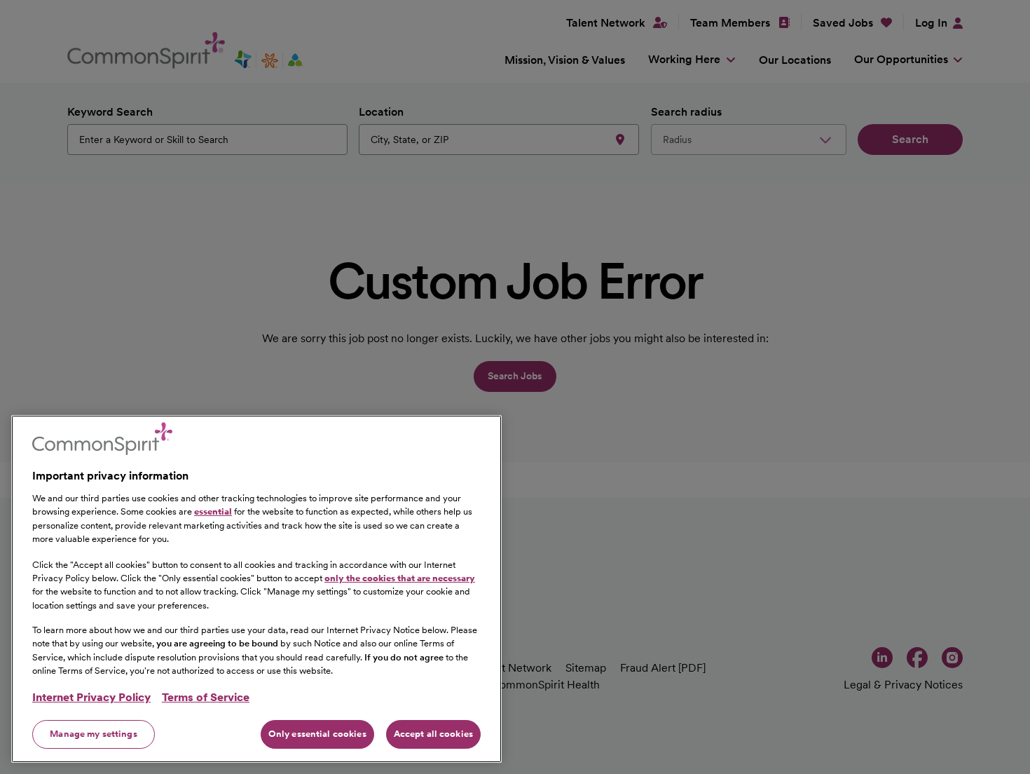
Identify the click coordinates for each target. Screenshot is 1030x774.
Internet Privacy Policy (91, 697)
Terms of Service (205, 697)
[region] (256, 589)
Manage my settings (93, 733)
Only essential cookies (317, 733)
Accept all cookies (433, 733)
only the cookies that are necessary (399, 577)
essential (213, 511)
